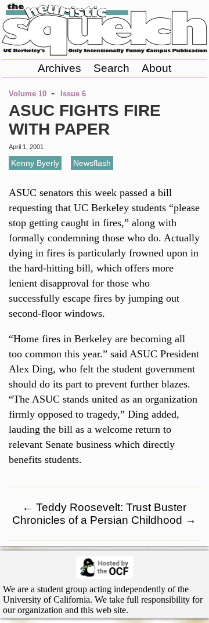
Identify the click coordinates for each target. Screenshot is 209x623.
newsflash (92, 163)
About (156, 68)
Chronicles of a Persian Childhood (104, 520)
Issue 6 (73, 93)
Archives (59, 68)
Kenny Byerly (35, 163)
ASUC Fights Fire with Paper (85, 120)
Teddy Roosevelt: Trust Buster (104, 507)
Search (111, 68)
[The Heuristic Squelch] (104, 53)
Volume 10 (27, 93)
